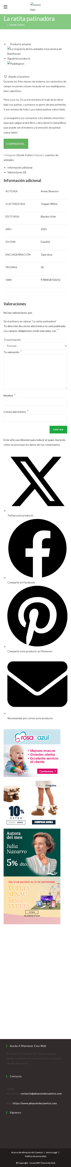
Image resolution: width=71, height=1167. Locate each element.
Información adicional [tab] (19, 167)
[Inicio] (4, 24)
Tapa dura (46, 254)
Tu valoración (13, 352)
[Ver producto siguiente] (32, 58)
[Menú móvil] (5, 7)
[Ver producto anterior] (8, 44)
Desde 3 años (16, 24)
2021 (44, 229)
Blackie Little (48, 216)
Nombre (10, 395)
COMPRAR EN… (16, 143)
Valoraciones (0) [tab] (16, 172)
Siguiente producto (18, 58)
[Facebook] (7, 1124)
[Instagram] (7, 1129)
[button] (17, 76)
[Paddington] (15, 63)
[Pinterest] (7, 1134)
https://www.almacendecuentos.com (35, 1103)
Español (45, 241)
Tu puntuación (12, 339)
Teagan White (49, 203)
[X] (7, 1120)
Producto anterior (20, 44)
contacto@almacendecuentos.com (41, 1093)
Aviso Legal (51, 1152)
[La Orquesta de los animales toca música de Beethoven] (37, 51)
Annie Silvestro (50, 191)
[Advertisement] (35, 986)
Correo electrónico (16, 411)
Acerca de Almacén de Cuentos (27, 1152)
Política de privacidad (35, 1156)
